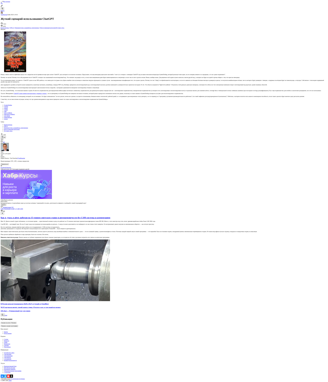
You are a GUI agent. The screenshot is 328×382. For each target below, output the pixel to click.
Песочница (7, 347)
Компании (7, 344)
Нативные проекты (9, 369)
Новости (6, 341)
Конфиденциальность (10, 360)
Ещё (6, 315)
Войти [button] (2, 10)
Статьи (6, 339)
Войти (6, 332)
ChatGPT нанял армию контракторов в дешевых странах (30, 93)
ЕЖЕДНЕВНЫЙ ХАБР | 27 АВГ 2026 (12, 209)
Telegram (8, 167)
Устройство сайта (9, 352)
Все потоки (6, 1)
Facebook (3, 167)
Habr (10, 380)
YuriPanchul (4, 14)
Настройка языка (5, 379)
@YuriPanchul (21, 158)
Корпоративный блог (10, 366)
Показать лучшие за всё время (9, 326)
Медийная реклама (9, 368)
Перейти (3, 204)
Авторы (6, 345)
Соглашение (7, 359)
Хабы (5, 342)
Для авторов (7, 354)
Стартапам (7, 372)
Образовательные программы (12, 371)
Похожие (13, 322)
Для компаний (8, 356)
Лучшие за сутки (5, 322)
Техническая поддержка (18, 379)
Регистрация (7, 333)
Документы (7, 357)
